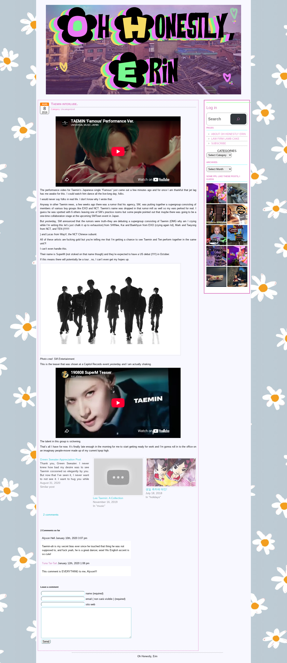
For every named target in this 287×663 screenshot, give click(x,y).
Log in (211, 107)
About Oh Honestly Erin (228, 134)
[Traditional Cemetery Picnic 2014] (216, 277)
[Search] (238, 119)
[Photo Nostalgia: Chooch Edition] (237, 277)
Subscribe (218, 143)
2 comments (50, 514)
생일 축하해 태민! (156, 489)
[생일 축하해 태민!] (170, 472)
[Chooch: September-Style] (216, 214)
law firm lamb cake (225, 138)
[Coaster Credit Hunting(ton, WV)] (237, 235)
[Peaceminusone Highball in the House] (216, 256)
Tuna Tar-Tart (49, 563)
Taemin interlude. (64, 104)
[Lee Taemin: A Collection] (117, 476)
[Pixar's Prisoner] (216, 235)
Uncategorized (68, 109)
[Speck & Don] (216, 193)
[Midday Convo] (237, 256)
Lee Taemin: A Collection (108, 498)
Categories (226, 150)
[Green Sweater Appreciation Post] (66, 459)
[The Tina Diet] (237, 193)
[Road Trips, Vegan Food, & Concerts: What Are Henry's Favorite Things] (237, 214)
